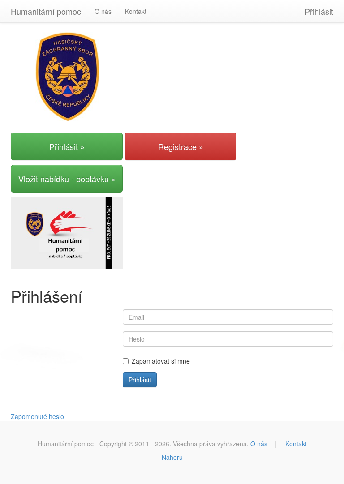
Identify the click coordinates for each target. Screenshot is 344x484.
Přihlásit (319, 11)
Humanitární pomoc (46, 11)
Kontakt (135, 11)
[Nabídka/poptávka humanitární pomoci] (67, 231)
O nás (103, 11)
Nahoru (172, 457)
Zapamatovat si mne (161, 360)
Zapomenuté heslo (37, 416)
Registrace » (180, 146)
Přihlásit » (67, 146)
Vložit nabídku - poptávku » (67, 178)
